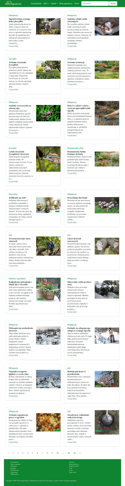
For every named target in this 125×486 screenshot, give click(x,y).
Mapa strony (72, 472)
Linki (70, 468)
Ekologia (13, 468)
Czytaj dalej (13, 46)
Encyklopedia (36, 3)
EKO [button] (45, 3)
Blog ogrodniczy (65, 3)
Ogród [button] (53, 3)
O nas (70, 470)
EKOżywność (14, 474)
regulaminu (73, 480)
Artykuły (71, 462)
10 (57, 453)
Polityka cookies (73, 466)
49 (75, 453)
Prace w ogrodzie (15, 464)
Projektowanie (15, 470)
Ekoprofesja (14, 472)
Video (76, 3)
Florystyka (14, 466)
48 (69, 453)
